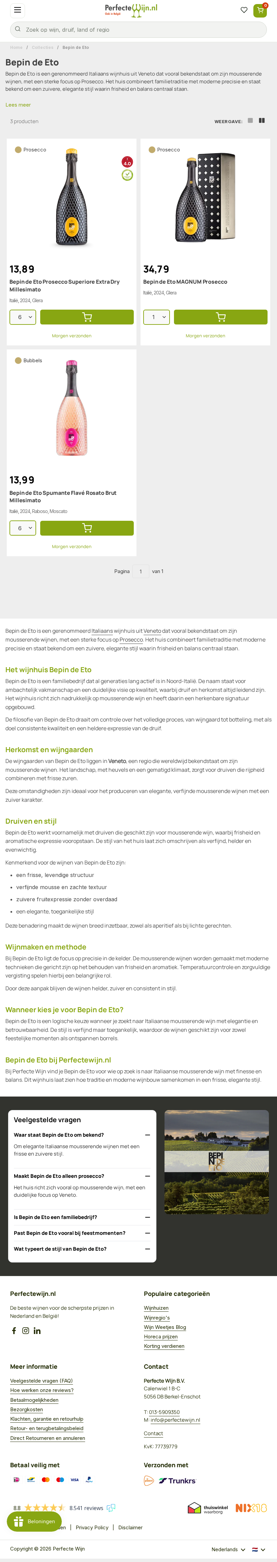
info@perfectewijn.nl (175, 1419)
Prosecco (92, 81)
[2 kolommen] (262, 121)
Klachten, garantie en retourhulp (46, 1419)
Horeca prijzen (161, 1336)
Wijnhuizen (156, 1308)
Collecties (42, 47)
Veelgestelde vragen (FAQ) (41, 1381)
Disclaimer (130, 1527)
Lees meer (18, 105)
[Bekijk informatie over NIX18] (251, 1508)
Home (16, 47)
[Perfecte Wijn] (131, 11)
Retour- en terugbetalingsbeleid (46, 1428)
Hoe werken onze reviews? (42, 1390)
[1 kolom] (250, 121)
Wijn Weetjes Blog (165, 1327)
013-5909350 (164, 1412)
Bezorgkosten (26, 1409)
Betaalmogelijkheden (34, 1400)
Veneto (146, 73)
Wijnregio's (157, 1317)
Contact (153, 1433)
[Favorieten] (244, 11)
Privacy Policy (92, 1527)
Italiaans (99, 73)
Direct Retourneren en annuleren (47, 1438)
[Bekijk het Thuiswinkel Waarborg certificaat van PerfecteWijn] (208, 1508)
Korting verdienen (164, 1346)
